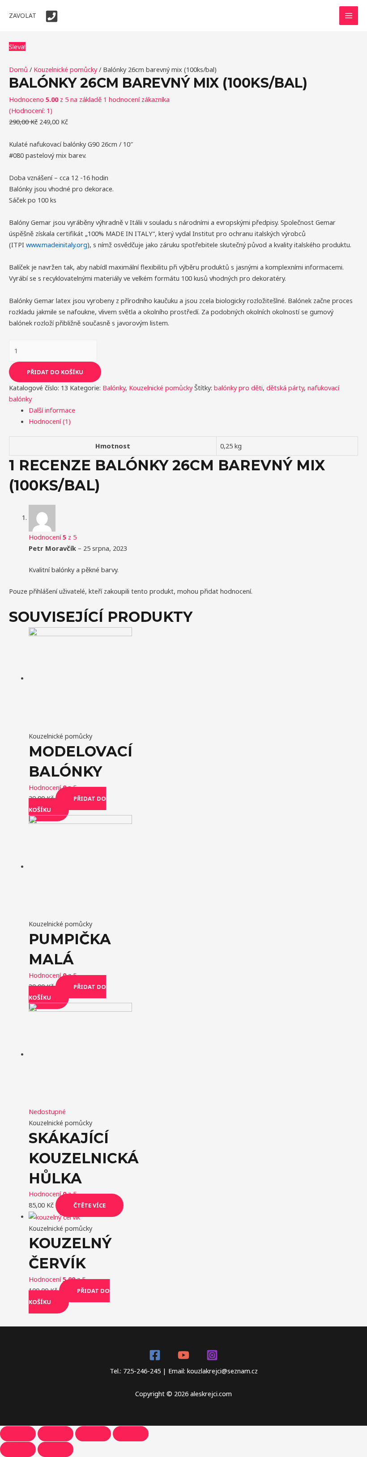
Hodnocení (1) (50, 421)
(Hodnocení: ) (30, 110)
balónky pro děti (238, 387)
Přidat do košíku (55, 372)
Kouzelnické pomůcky (65, 69)
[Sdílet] (55, 1433)
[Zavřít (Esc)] (18, 1433)
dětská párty (285, 387)
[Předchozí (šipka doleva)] (18, 1449)
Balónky (113, 387)
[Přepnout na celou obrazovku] (93, 1433)
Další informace (52, 409)
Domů (18, 69)
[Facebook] (155, 1355)
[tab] (193, 410)
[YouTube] (183, 1355)
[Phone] (51, 16)
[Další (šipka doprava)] (55, 1449)
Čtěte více (89, 1205)
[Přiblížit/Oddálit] (131, 1433)
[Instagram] (212, 1355)
